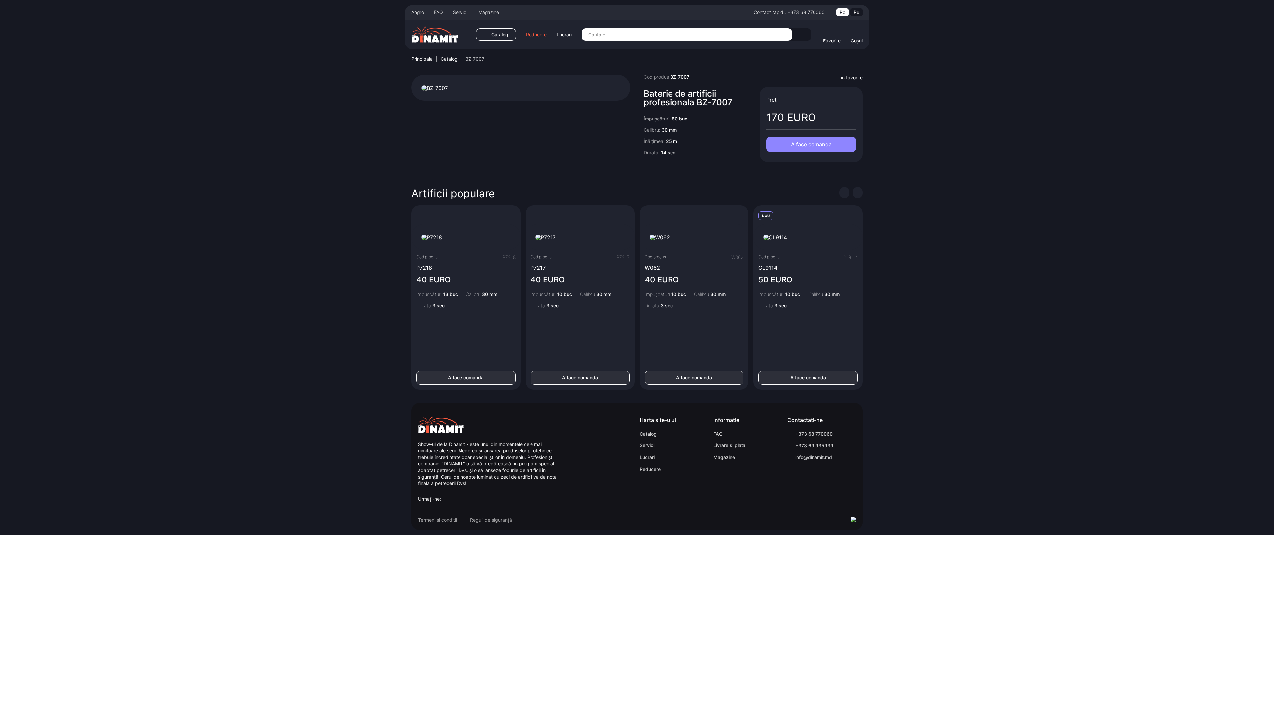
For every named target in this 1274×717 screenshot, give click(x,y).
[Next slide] (858, 192)
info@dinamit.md (813, 457)
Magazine (488, 12)
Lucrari (564, 34)
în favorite (852, 77)
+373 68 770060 (814, 434)
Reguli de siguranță (491, 520)
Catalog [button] (499, 34)
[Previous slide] (844, 192)
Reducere (536, 34)
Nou (766, 216)
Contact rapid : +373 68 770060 (789, 12)
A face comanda (811, 144)
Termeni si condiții (437, 520)
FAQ (438, 12)
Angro (417, 12)
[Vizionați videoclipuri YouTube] (434, 87)
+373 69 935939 (814, 445)
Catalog (449, 59)
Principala (422, 59)
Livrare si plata (729, 445)
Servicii (460, 12)
